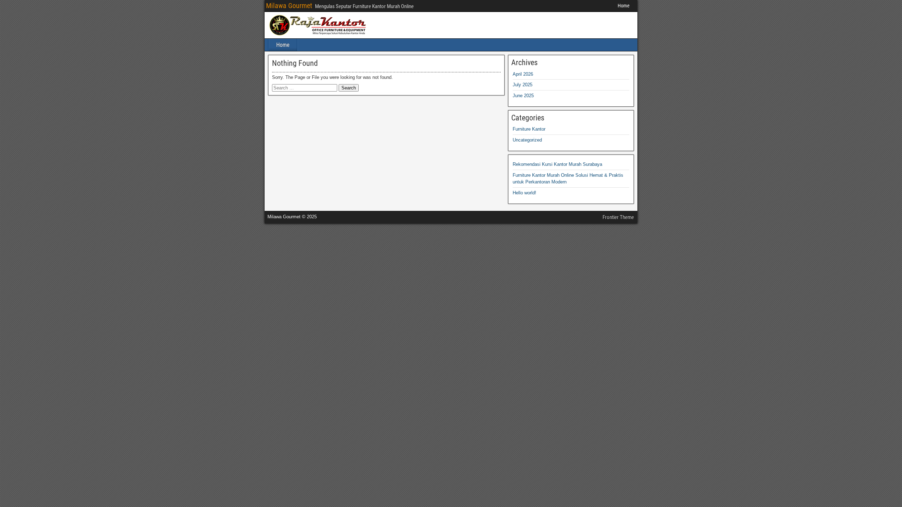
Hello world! (524, 192)
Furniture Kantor (529, 129)
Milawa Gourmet (289, 5)
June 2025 (523, 95)
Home (624, 5)
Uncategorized (527, 140)
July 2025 (522, 84)
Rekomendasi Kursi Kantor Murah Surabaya (557, 164)
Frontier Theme (618, 217)
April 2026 (523, 74)
